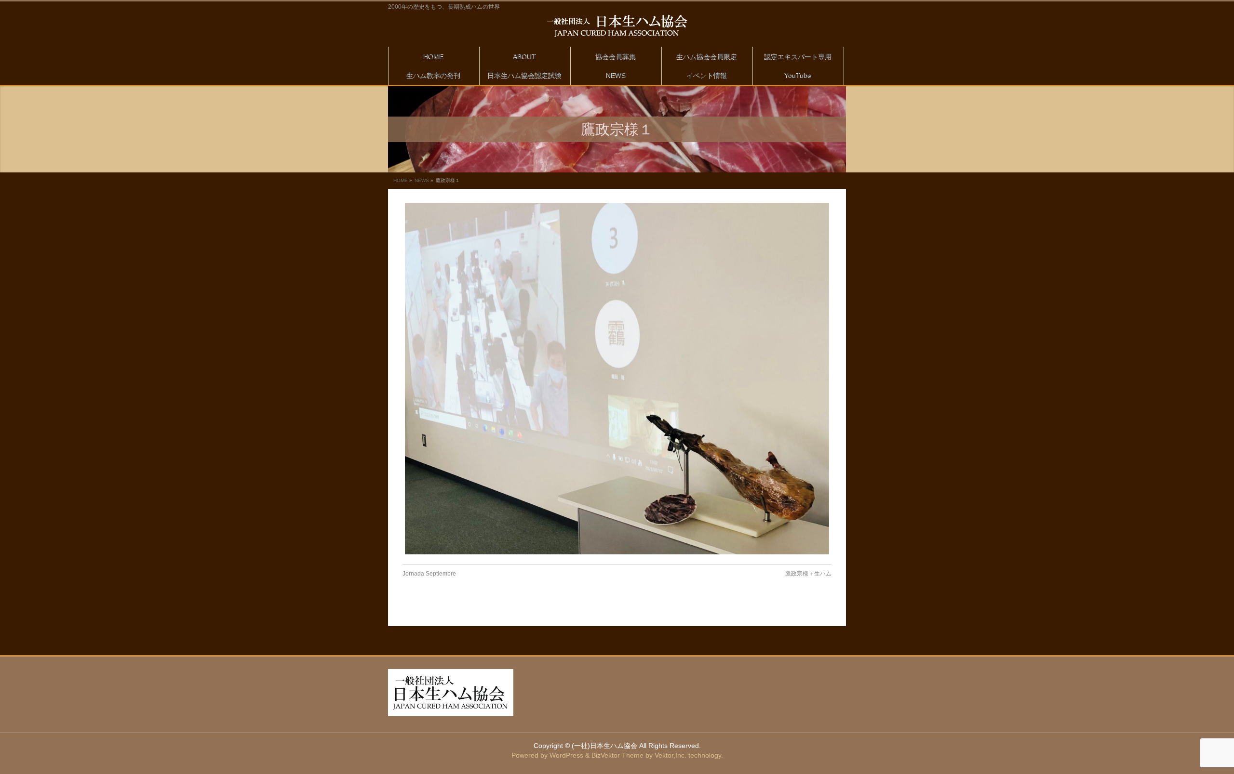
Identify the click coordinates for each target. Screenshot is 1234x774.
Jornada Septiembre (429, 573)
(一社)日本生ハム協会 (604, 745)
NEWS (422, 180)
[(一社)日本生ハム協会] (617, 26)
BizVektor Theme (617, 755)
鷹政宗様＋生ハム (808, 573)
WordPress (566, 755)
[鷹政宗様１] (617, 378)
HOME (400, 180)
